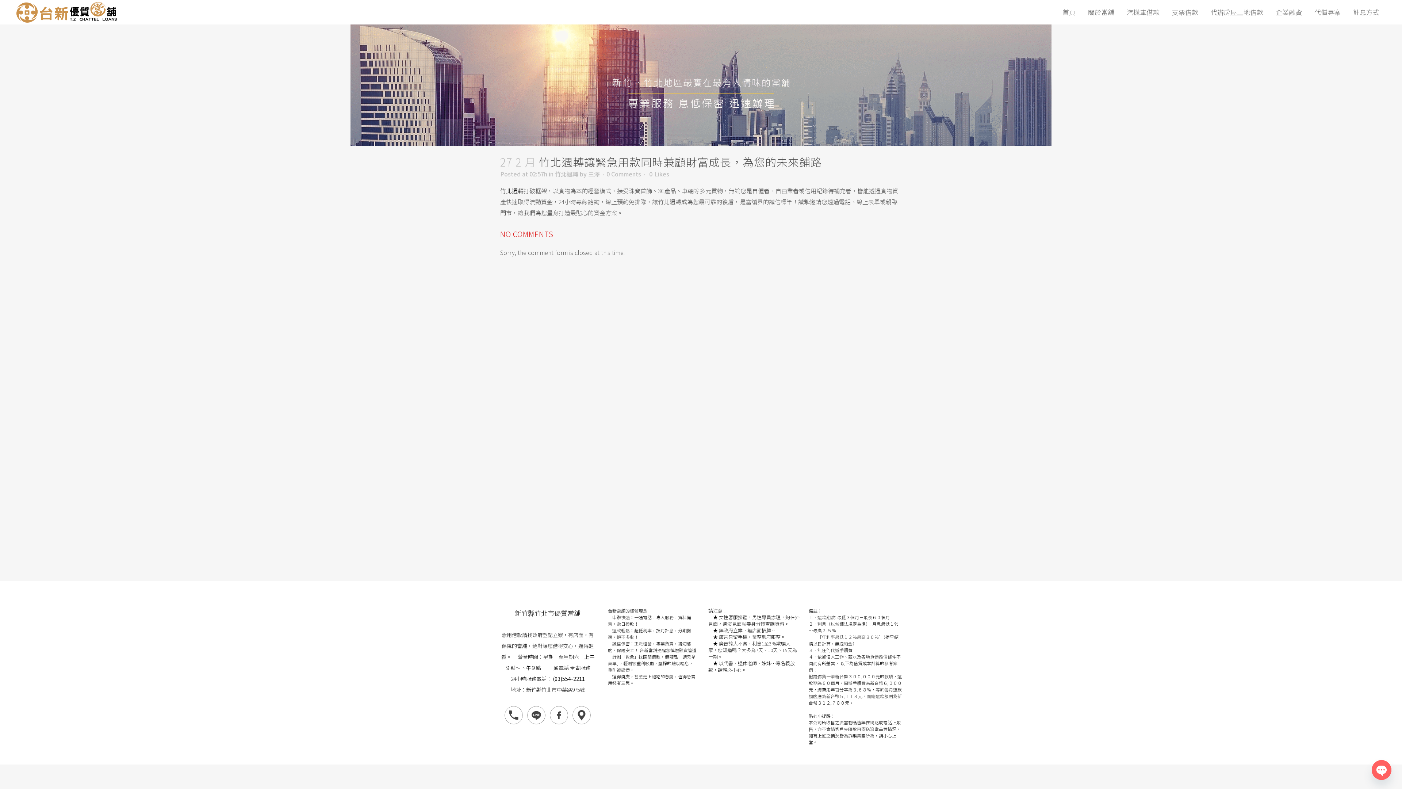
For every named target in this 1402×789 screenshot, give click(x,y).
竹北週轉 (566, 173)
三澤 (594, 173)
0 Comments (623, 173)
